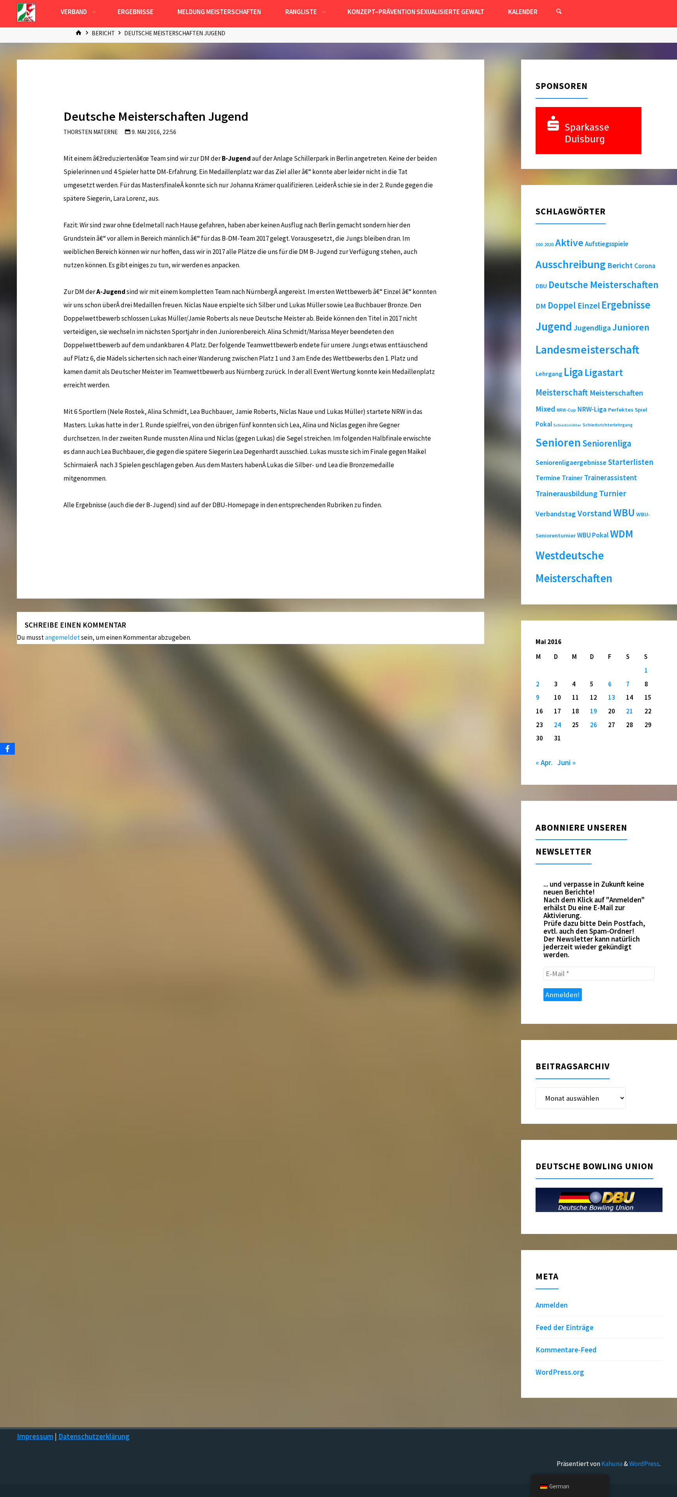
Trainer (572, 478)
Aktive (569, 242)
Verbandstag (556, 513)
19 (593, 711)
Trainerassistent (610, 477)
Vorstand (594, 513)
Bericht (103, 33)
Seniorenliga (607, 443)
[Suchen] (558, 12)
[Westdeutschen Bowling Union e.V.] (26, 11)
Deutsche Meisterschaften (603, 285)
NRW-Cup (566, 410)
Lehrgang (549, 373)
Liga (573, 372)
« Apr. (544, 762)
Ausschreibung (571, 264)
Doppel (562, 305)
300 (539, 244)
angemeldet (62, 637)
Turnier (612, 493)
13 (611, 697)
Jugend (554, 326)
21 (629, 711)
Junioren (631, 327)
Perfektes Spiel (627, 409)
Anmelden (552, 1305)
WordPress (644, 1463)
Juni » (566, 762)
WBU (624, 512)
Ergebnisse (625, 304)
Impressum (35, 1436)
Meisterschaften (616, 392)
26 (593, 724)
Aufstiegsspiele (606, 244)
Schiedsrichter (567, 425)
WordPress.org (560, 1372)
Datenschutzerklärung (94, 1436)
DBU (541, 286)
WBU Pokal (592, 535)
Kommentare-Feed (566, 1349)
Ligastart (604, 372)
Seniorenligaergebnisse (571, 462)
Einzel (588, 305)
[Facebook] (7, 749)
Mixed (545, 409)
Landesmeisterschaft (587, 349)
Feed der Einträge (565, 1327)
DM (541, 305)
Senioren (558, 442)
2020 (549, 244)
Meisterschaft (562, 392)
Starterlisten (630, 462)
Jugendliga (592, 327)
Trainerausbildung (566, 493)
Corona (644, 265)
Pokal (544, 424)
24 (557, 724)
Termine (548, 478)
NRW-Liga (591, 409)
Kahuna (611, 1463)
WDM (621, 533)
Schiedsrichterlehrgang (608, 425)
